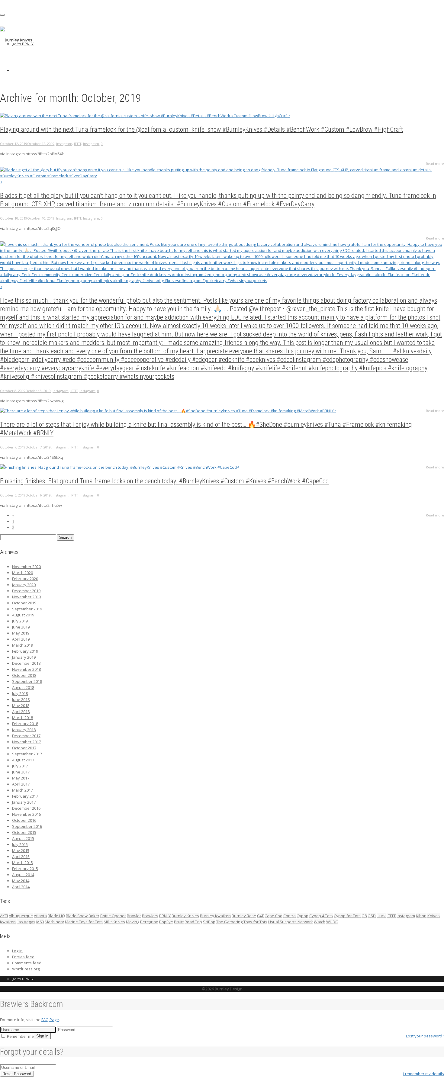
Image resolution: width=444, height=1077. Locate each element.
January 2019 (24, 657)
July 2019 (20, 621)
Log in (17, 950)
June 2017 (21, 772)
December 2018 (26, 663)
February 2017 (25, 796)
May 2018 (20, 705)
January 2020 (24, 584)
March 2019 (22, 645)
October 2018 (24, 675)
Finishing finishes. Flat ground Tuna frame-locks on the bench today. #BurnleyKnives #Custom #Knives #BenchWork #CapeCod (164, 481)
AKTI (4, 915)
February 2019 (25, 651)
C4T (260, 915)
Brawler (134, 915)
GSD (372, 915)
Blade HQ (56, 915)
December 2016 (26, 808)
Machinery (54, 921)
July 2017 (20, 766)
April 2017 (21, 784)
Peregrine (149, 921)
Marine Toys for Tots (84, 921)
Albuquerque (21, 915)
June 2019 (21, 627)
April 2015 (21, 856)
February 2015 (25, 868)
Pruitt (179, 921)
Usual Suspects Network (290, 921)
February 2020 (25, 578)
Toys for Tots (255, 921)
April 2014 (21, 886)
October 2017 (24, 748)
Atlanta (40, 915)
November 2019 (26, 597)
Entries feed (23, 957)
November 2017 (26, 741)
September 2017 (27, 754)
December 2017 (26, 735)
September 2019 (27, 609)
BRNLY (165, 915)
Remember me (20, 1036)
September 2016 (27, 826)
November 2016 (26, 814)
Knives (433, 915)
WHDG (332, 921)
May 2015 (20, 850)
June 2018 (21, 699)
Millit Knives (114, 921)
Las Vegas (26, 921)
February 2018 (25, 723)
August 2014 (23, 874)
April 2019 (21, 639)
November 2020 (26, 566)
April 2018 (21, 711)
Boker (93, 915)
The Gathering (229, 921)
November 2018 (26, 669)
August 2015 (23, 838)
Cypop (302, 915)
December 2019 (26, 590)
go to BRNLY (23, 44)
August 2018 (23, 687)
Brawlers (150, 915)
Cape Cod (273, 915)
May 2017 (20, 778)
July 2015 (20, 844)
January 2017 (24, 802)
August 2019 (23, 615)
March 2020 (22, 572)
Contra (289, 915)
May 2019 (20, 633)
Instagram (64, 143)
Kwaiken (8, 921)
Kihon (421, 915)
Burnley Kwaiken (215, 915)
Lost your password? (425, 1036)
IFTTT (77, 143)
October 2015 (24, 832)
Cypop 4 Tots (321, 915)
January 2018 (24, 729)
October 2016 (24, 820)
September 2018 (27, 681)
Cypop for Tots (347, 915)
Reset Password (16, 1074)
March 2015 (22, 862)
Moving (132, 921)
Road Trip (193, 921)
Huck (381, 915)
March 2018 (22, 717)
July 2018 (20, 693)
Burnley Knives (185, 915)
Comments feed (26, 963)
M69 (40, 921)
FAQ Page (50, 1019)
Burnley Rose (244, 915)
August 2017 (23, 760)
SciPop (209, 921)
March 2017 (22, 790)
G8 (364, 915)
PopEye (166, 921)
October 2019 (24, 603)
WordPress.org (26, 969)
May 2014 (20, 880)
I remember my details (423, 1073)
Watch (319, 921)
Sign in (42, 1036)
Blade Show (77, 915)
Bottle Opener (113, 915)
